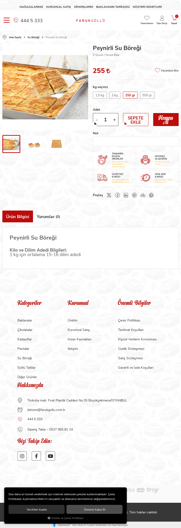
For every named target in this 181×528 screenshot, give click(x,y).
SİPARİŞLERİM (83, 6)
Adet (96, 109)
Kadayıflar (24, 339)
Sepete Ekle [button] (136, 120)
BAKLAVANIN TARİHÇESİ (113, 6)
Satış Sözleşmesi (130, 358)
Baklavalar (24, 320)
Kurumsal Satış (79, 329)
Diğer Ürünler (27, 377)
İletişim (73, 348)
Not (95, 133)
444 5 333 (31, 20)
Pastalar (23, 348)
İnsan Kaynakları (79, 339)
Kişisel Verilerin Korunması (137, 339)
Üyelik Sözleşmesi (131, 348)
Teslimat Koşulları (131, 329)
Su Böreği (24, 358)
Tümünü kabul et (94, 509)
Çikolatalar (25, 329)
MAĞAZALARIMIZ (31, 6)
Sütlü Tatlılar (26, 367)
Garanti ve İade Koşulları (135, 367)
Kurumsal (78, 304)
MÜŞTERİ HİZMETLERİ (147, 6)
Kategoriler (29, 304)
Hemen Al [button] (166, 119)
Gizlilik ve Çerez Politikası (67, 518)
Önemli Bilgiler (134, 304)
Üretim (73, 320)
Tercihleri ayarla (37, 509)
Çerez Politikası (129, 320)
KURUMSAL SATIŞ (58, 6)
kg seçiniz (100, 86)
